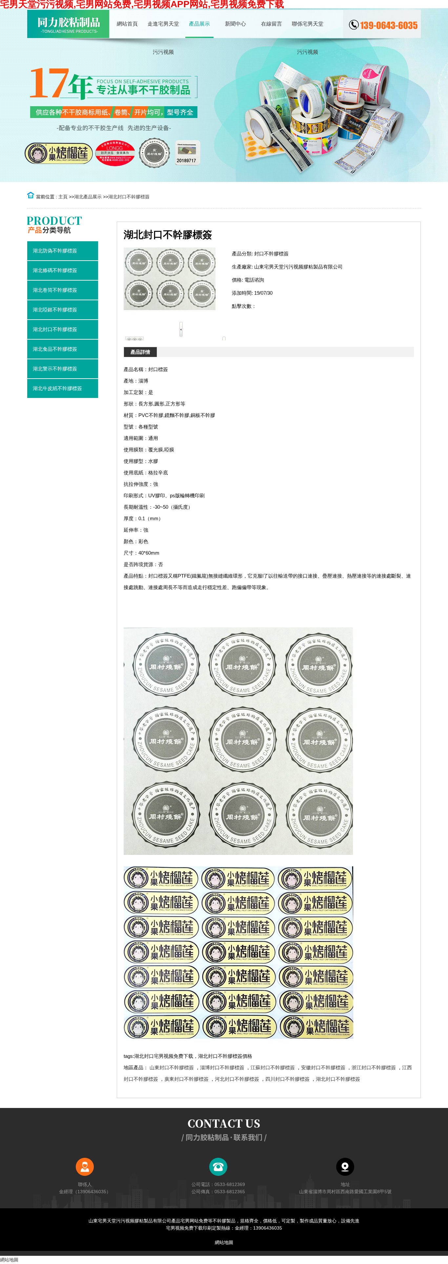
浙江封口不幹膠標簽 (374, 1067)
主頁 (63, 196)
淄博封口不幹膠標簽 (222, 1067)
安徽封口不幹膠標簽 (323, 1067)
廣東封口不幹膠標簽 (186, 1079)
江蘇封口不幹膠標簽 (273, 1067)
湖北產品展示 (88, 196)
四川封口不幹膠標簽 (287, 1079)
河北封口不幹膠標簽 (237, 1079)
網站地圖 (224, 1242)
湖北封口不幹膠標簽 (129, 196)
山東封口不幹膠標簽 (172, 1067)
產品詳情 (140, 352)
